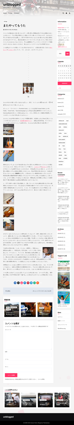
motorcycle (13, 307)
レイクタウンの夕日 (63, 212)
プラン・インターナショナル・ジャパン (63, 305)
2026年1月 (60, 249)
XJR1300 (60, 164)
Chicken (65, 126)
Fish (59, 136)
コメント (8, 329)
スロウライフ (10, 312)
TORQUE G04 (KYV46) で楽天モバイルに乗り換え (63, 198)
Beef (67, 120)
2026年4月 (60, 237)
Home (5, 13)
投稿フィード (61, 320)
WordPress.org (62, 328)
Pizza (60, 148)
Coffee (60, 133)
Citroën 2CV (61, 130)
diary (8, 307)
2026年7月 (60, 233)
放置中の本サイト (62, 46)
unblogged (12, 4)
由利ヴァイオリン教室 (63, 270)
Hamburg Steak (62, 142)
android (60, 98)
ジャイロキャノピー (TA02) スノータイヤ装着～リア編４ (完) (64, 180)
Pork (64, 148)
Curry (65, 133)
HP (59, 145)
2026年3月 (60, 241)
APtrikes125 (61, 120)
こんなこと (11, 50)
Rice (65, 152)
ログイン (60, 317)
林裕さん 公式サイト (63, 290)
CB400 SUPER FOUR (63, 123)
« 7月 (59, 88)
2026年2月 (60, 245)
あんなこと (44, 167)
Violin (60, 158)
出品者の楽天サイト (25, 120)
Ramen (60, 152)
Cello (60, 126)
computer (60, 114)
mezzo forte (61, 27)
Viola (65, 155)
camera (59, 106)
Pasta (63, 145)
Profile (10, 13)
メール (6, 359)
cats (59, 110)
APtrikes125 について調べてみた (28, 403)
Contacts (16, 13)
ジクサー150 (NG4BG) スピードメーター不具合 (45, 404)
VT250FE (65, 158)
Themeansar (46, 423)
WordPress (61, 161)
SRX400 (60, 155)
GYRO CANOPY (62, 139)
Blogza (39, 423)
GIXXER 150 (65, 136)
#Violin (15, 29)
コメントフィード (62, 324)
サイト (6, 366)
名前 (6, 351)
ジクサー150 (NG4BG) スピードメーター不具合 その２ (11, 405)
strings (5, 21)
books (59, 102)
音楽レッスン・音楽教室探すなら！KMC (63, 264)
